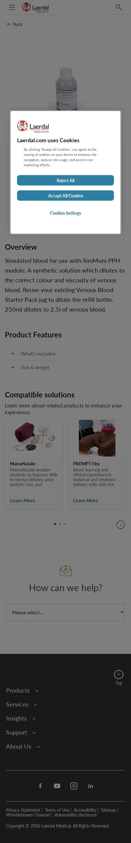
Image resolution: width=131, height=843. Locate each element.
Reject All (65, 180)
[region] (65, 172)
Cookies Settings (65, 213)
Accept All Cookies (65, 195)
